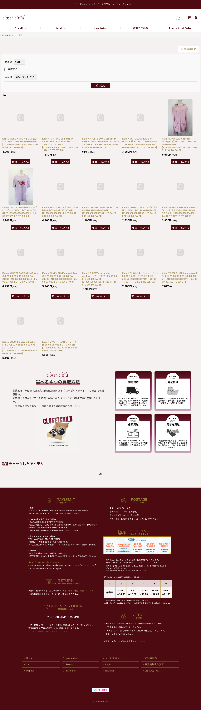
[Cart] (189, 17)
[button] (178, 17)
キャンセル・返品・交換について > (77, 591)
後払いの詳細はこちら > (69, 514)
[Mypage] (196, 17)
